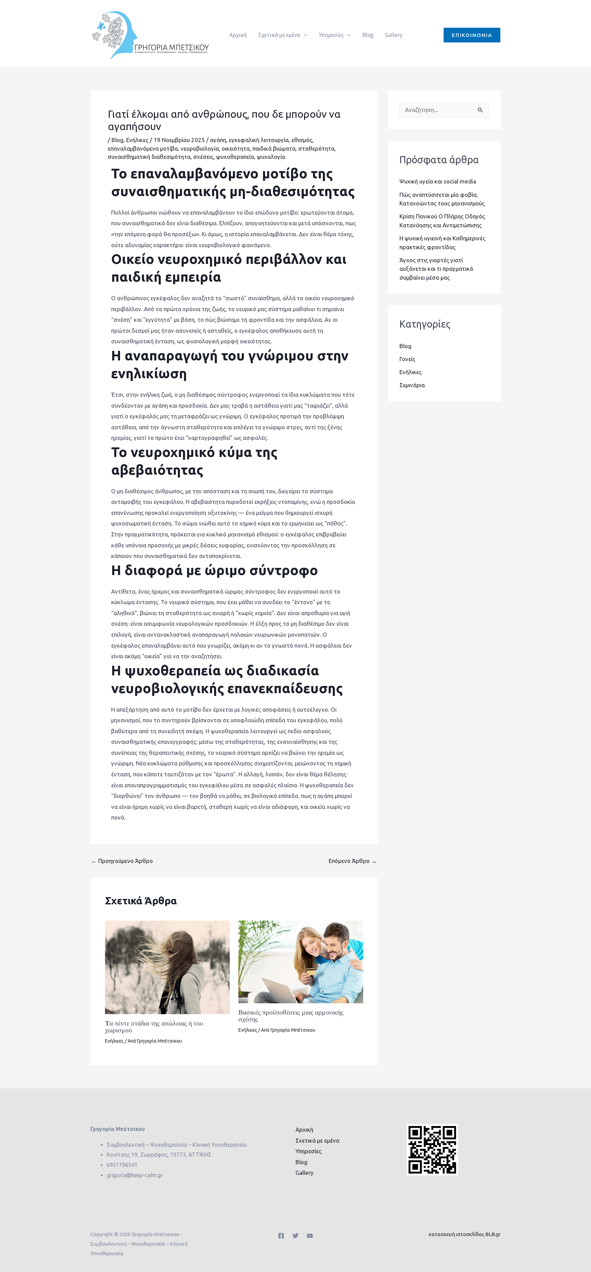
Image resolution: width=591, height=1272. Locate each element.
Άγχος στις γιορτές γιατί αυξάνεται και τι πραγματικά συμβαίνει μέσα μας (436, 269)
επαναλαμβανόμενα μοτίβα (143, 148)
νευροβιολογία (200, 148)
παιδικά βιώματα (274, 148)
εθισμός (301, 140)
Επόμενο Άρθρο (353, 861)
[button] (472, 35)
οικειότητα (236, 148)
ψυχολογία (271, 156)
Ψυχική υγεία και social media (437, 181)
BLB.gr (493, 1234)
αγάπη (218, 140)
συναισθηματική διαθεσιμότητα (149, 156)
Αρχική (238, 35)
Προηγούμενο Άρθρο (122, 861)
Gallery (394, 35)
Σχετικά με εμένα (279, 35)
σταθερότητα (316, 148)
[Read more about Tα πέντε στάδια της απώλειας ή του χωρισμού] (167, 966)
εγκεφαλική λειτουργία (259, 140)
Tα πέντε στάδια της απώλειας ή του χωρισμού (154, 1026)
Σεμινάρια (412, 385)
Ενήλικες (137, 140)
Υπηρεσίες (331, 35)
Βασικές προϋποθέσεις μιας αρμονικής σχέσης (290, 1015)
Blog (367, 35)
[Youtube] (310, 1236)
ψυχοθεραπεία (235, 156)
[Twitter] (295, 1236)
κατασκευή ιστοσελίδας (456, 1234)
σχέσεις (203, 156)
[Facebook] (281, 1236)
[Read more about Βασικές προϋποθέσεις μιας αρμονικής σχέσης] (300, 961)
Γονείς (407, 359)
